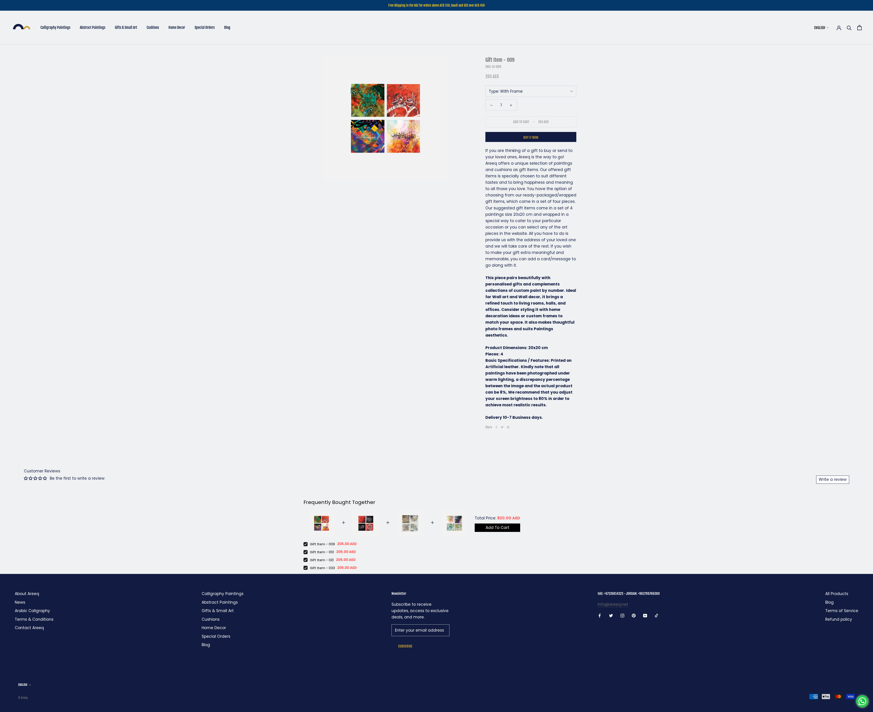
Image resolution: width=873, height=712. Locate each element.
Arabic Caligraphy (32, 610)
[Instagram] (622, 615)
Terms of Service (841, 610)
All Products (836, 593)
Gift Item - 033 (322, 568)
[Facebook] (496, 427)
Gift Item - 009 (322, 544)
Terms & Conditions (34, 619)
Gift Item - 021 (322, 560)
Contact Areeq (29, 627)
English (819, 27)
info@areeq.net (613, 604)
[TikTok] (656, 615)
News (20, 602)
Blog (227, 27)
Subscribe (405, 646)
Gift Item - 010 (322, 552)
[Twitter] (502, 427)
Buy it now (530, 137)
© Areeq (23, 698)
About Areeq (27, 593)
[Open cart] (859, 27)
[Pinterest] (508, 427)
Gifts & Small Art (126, 27)
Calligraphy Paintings (55, 27)
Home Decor (176, 27)
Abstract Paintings (92, 27)
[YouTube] (645, 615)
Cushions (153, 27)
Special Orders (205, 27)
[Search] (849, 27)
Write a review (833, 479)
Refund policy (838, 619)
